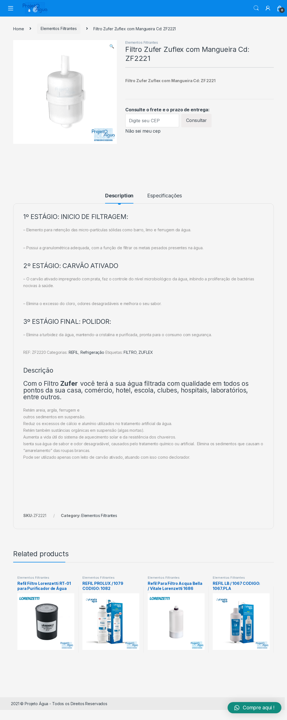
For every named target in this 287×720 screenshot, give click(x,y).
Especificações (164, 196)
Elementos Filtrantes (59, 28)
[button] (254, 707)
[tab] (119, 198)
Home (18, 28)
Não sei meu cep (143, 131)
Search (256, 8)
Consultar (196, 120)
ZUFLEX (145, 352)
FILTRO (130, 352)
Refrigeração (92, 352)
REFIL (73, 352)
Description (119, 196)
